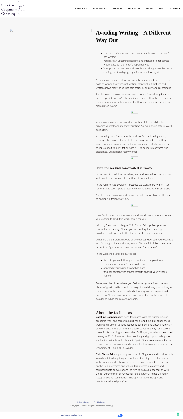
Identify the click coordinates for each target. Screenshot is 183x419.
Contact (175, 9)
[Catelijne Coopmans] (13, 8)
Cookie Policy (99, 403)
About (149, 9)
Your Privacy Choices (101, 415)
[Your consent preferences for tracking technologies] (178, 414)
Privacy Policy (83, 403)
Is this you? (80, 9)
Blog (161, 9)
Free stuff (134, 9)
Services (117, 9)
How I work (100, 9)
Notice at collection (71, 415)
